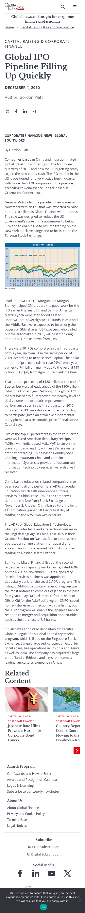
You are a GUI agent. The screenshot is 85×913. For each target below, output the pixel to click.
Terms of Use (17, 819)
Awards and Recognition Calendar (32, 779)
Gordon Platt (31, 97)
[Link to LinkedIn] (35, 873)
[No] (80, 900)
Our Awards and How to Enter (29, 773)
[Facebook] (17, 111)
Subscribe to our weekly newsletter (33, 791)
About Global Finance (23, 808)
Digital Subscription (45, 854)
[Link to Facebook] (20, 873)
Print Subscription (45, 847)
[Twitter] (9, 111)
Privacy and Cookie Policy (26, 813)
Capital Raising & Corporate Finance (47, 27)
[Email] (35, 112)
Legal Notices (17, 825)
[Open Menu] (74, 6)
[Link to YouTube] (51, 873)
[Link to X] (67, 873)
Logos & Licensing (20, 785)
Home (9, 27)
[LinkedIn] (26, 111)
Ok (43, 907)
